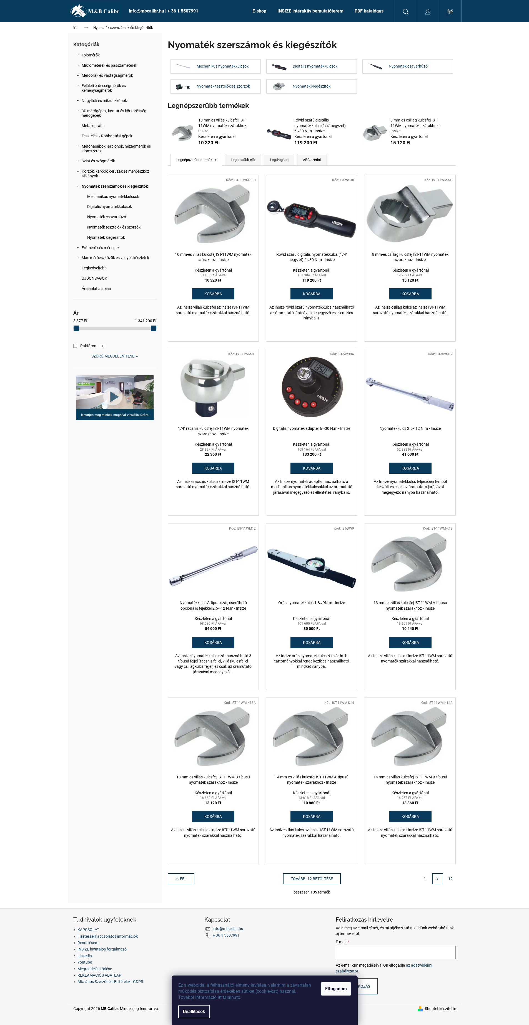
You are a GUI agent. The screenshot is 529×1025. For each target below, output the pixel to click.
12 (450, 879)
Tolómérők (91, 55)
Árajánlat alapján (96, 288)
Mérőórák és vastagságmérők (107, 75)
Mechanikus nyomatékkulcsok (113, 196)
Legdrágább (279, 160)
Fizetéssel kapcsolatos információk (107, 936)
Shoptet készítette (440, 1008)
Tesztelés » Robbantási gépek (107, 136)
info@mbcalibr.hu (228, 928)
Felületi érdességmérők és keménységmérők (104, 88)
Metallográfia (93, 125)
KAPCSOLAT (88, 929)
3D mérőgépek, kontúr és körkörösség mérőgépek (114, 113)
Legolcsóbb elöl (243, 160)
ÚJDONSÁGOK (94, 278)
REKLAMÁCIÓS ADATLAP (99, 975)
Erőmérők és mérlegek (100, 247)
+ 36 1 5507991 (226, 935)
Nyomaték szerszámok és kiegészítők (115, 186)
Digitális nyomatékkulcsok (109, 206)
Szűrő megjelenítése (112, 356)
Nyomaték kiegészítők (106, 237)
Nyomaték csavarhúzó (106, 217)
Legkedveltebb (94, 268)
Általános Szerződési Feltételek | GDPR (110, 981)
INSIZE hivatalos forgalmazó (102, 949)
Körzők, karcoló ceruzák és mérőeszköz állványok (115, 173)
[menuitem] (185, 11)
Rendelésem (87, 942)
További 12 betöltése (312, 879)
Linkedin (84, 956)
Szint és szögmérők (98, 161)
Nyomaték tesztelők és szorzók (114, 227)
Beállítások (194, 1011)
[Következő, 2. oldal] (437, 878)
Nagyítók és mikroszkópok (104, 100)
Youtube (84, 962)
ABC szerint (312, 160)
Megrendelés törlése (94, 969)
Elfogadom (336, 988)
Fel (183, 879)
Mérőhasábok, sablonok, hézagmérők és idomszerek (116, 148)
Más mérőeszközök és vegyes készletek (115, 257)
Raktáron (92, 346)
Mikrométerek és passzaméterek (109, 65)
